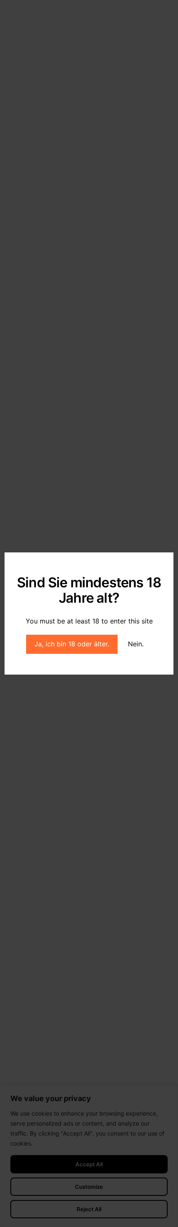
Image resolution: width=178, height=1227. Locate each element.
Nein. (136, 644)
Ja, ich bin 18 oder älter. (71, 644)
